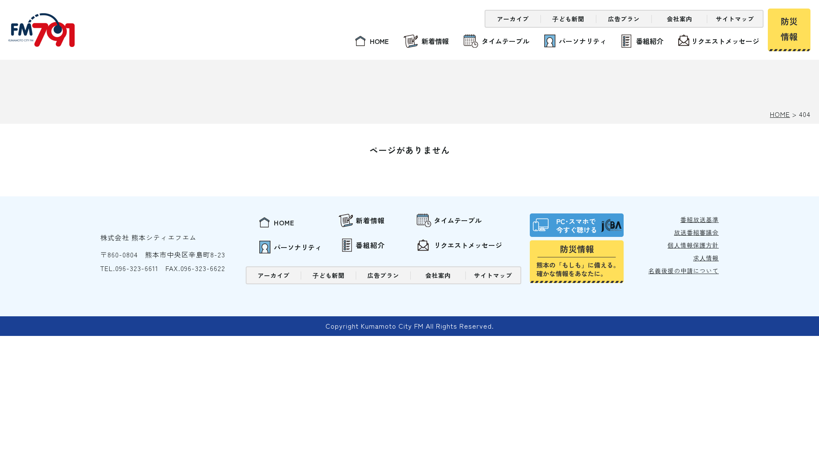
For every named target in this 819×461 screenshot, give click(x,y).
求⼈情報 (706, 258)
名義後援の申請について (683, 270)
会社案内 (679, 19)
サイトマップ (735, 19)
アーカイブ (513, 19)
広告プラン (624, 19)
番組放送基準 (699, 219)
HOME (780, 114)
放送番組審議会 (696, 232)
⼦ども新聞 (568, 19)
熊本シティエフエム (42, 30)
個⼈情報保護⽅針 (693, 245)
